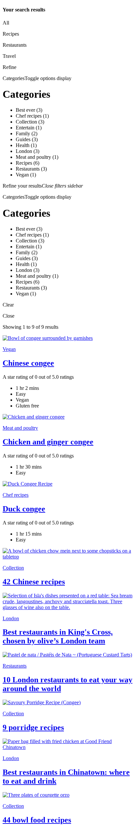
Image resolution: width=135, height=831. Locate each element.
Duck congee (24, 509)
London (11, 618)
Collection (13, 568)
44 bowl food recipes (37, 820)
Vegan (9, 349)
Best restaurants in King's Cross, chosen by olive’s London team (58, 636)
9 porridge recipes (33, 727)
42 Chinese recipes (34, 581)
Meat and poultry (20, 428)
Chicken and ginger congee (48, 442)
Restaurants (15, 666)
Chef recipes (16, 495)
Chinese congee (28, 363)
